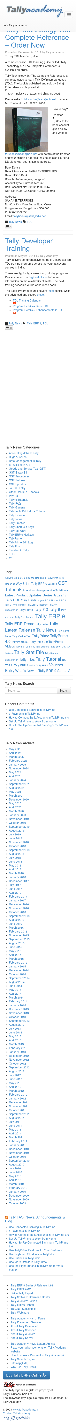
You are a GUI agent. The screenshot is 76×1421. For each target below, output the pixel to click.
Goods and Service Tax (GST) (27, 468)
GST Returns (17, 480)
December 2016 (19, 904)
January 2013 (17, 1052)
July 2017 (15, 885)
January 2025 (17, 764)
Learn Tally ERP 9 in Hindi (35, 597)
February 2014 (18, 1001)
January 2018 (17, 877)
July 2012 (15, 1075)
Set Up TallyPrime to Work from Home (32, 721)
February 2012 (18, 1094)
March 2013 (16, 1044)
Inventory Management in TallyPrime (45, 590)
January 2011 (17, 1145)
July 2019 (15, 834)
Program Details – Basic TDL (31, 306)
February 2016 (18, 931)
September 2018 (19, 850)
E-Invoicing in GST (20, 465)
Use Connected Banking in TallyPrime (32, 710)
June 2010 (15, 1172)
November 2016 (19, 908)
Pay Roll (14, 496)
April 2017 (15, 892)
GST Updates (17, 484)
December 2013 (19, 1009)
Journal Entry (17, 488)
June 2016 (15, 924)
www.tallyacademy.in (25, 1409)
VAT (11, 558)
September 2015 (19, 939)
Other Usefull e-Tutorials (24, 492)
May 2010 (15, 1176)
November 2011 (19, 1106)
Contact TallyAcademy (16, 1413)
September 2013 (19, 1021)
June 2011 (15, 1125)
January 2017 (17, 900)
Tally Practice (17, 523)
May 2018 (15, 865)
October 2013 (17, 1017)
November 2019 (19, 819)
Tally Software (17, 531)
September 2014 (19, 978)
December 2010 (19, 1149)
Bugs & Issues (18, 457)
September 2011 (19, 1114)
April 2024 (15, 776)
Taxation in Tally (19, 550)
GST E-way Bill (18, 472)
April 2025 (15, 753)
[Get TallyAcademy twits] (6, 29)
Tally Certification (24, 617)
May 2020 (15, 803)
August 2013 (17, 1024)
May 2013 (15, 1036)
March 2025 (16, 757)
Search (64, 690)
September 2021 (19, 784)
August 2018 (17, 854)
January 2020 (17, 815)
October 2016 (17, 912)
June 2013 (15, 1032)
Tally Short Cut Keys (21, 527)
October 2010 (17, 1157)
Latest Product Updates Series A (30, 595)
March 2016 (16, 927)
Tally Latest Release (31, 626)
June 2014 (15, 986)
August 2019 (17, 830)
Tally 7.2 (41, 609)
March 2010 (16, 1184)
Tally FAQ (15, 503)
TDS (11, 554)
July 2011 (15, 1122)
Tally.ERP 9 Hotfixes (21, 534)
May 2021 (15, 792)
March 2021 (16, 795)
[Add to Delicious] (9, 29)
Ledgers (40, 600)
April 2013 (15, 1040)
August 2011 (17, 1118)
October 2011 (17, 1110)
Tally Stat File (29, 651)
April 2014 (15, 993)
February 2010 (18, 1188)
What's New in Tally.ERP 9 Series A (43, 670)
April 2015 (15, 955)
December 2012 (19, 1056)
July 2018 (15, 858)
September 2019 (19, 826)
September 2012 (19, 1067)
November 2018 (19, 842)
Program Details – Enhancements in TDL (38, 310)
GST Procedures (19, 476)
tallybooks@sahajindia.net (40, 99)
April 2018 (15, 869)
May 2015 (15, 951)
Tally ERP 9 (34, 323)
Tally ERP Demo (19, 623)
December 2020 (19, 799)
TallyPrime (15, 538)
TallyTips (14, 546)
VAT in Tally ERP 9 (38, 665)
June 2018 (15, 861)
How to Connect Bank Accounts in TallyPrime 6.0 (39, 717)
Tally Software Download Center (30, 1297)
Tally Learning (17, 515)
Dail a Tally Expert (22, 1293)
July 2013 (15, 1028)
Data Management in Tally (25, 461)
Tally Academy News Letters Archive (33, 1343)
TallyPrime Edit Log (21, 542)
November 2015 (19, 935)
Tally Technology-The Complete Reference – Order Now (37, 37)
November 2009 (19, 1199)
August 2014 (17, 982)
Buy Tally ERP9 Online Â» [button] (26, 1375)
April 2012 (15, 1087)
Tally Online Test (21, 636)
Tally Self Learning (25, 646)
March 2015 (16, 958)
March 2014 (16, 997)
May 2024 (15, 772)
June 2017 (15, 889)
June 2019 (15, 838)
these (51, 291)
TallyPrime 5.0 (20, 642)
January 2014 (17, 1005)
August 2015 (17, 943)
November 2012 (19, 1059)
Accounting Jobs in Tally (24, 453)
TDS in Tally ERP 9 (16, 665)
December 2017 (19, 881)
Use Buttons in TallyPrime (25, 1258)
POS (47, 600)
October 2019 (17, 823)
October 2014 (17, 974)
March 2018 (16, 873)
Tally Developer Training (29, 244)
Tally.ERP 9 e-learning (15, 604)
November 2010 (19, 1153)
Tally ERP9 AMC (21, 1289)
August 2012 (17, 1071)
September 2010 (19, 1160)
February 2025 (18, 760)
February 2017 (18, 896)
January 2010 (17, 1191)
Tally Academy (55, 52)
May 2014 (15, 990)
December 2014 (19, 970)
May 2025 (15, 749)
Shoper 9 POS (58, 600)
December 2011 (19, 1102)
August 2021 (17, 788)
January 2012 (17, 1098)
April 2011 (15, 1133)
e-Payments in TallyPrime (24, 713)
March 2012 (16, 1090)
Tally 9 (54, 609)
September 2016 (19, 916)
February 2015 (18, 962)
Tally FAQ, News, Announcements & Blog (35, 1218)
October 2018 (17, 846)
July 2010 (15, 1168)
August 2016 (17, 920)
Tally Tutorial (48, 658)
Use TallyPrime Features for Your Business (35, 1250)
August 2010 (17, 1164)
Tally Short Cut (57, 646)
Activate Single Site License (19, 577)
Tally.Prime (26, 610)
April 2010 (15, 1180)
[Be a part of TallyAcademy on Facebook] (3, 29)
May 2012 (15, 1083)
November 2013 (19, 1013)
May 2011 (15, 1129)
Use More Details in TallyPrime (28, 1262)
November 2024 (19, 768)
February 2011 (18, 1141)
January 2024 (17, 780)
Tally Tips (27, 659)
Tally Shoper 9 (42, 646)
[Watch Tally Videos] (4, 29)
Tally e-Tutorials (18, 499)
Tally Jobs (41, 624)
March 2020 (16, 811)
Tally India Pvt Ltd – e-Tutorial (27, 511)
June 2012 (15, 1079)
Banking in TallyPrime (46, 577)
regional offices (38, 277)
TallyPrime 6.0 (39, 642)
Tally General (17, 507)
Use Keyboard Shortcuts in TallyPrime (32, 1254)
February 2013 (18, 1048)
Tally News (15, 222)
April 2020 (15, 807)
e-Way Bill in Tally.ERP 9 (30, 583)
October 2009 (17, 1203)
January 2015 (17, 966)
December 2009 (19, 1195)
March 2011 (16, 1137)
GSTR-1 (52, 584)
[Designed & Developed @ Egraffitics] (16, 1418)
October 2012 (17, 1063)
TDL (29, 222)
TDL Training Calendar (27, 300)
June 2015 (15, 947)
